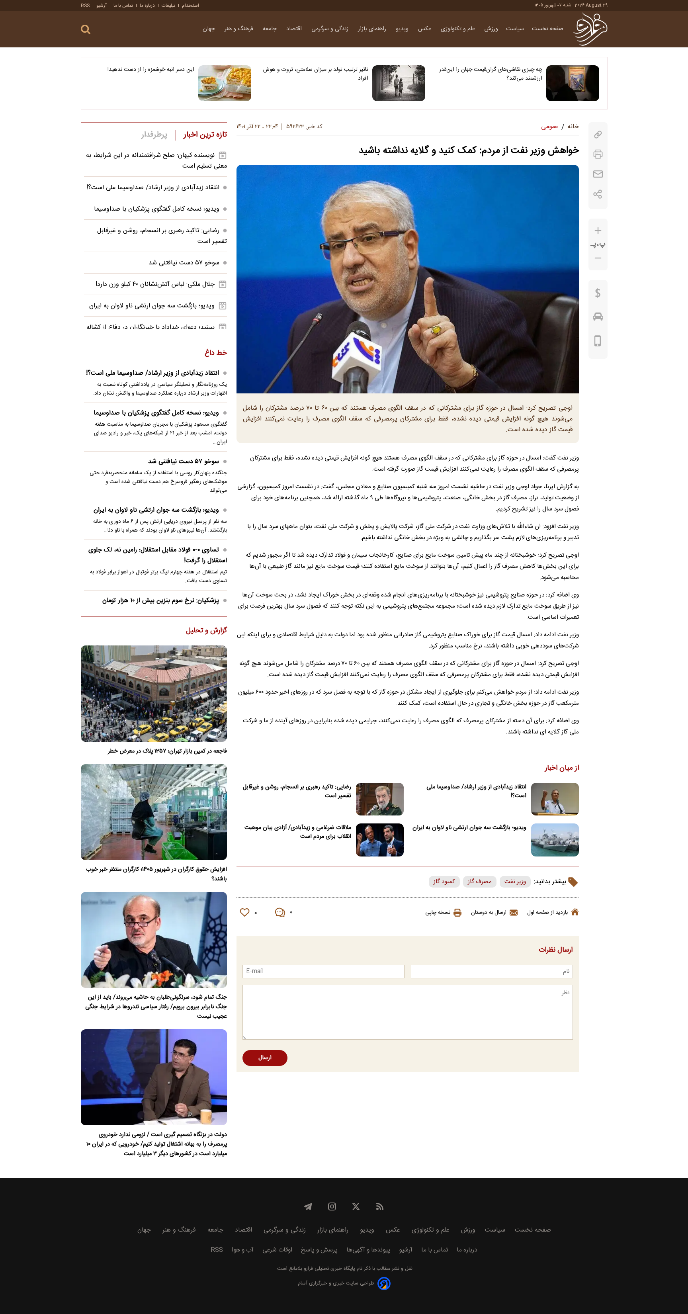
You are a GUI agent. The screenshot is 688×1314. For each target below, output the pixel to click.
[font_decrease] (598, 258)
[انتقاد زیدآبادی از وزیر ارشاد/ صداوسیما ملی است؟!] (555, 799)
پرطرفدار (154, 135)
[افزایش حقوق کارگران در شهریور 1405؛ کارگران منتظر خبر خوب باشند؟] (154, 812)
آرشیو (101, 5)
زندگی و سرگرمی (330, 29)
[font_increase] (598, 231)
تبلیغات (168, 5)
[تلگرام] (308, 1206)
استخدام (190, 5)
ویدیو (403, 29)
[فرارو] (590, 29)
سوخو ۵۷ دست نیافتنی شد (184, 263)
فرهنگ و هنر (240, 29)
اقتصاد (294, 29)
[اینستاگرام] (332, 1206)
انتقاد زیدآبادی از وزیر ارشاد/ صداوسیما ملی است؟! (476, 791)
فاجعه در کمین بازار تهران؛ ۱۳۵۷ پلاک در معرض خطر (167, 751)
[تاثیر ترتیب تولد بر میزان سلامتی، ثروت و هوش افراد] (398, 83)
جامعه (270, 29)
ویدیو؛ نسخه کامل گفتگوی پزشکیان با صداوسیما (156, 209)
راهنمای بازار (373, 29)
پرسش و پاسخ (319, 1250)
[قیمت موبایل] (598, 343)
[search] (85, 30)
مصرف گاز (480, 882)
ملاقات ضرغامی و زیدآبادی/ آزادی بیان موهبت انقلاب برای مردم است (297, 832)
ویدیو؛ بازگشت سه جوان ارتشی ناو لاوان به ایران (469, 827)
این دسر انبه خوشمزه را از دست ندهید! (151, 69)
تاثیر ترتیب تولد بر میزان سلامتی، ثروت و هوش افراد (315, 74)
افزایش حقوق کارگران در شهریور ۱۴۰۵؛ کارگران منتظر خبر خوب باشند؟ (156, 874)
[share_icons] (597, 194)
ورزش (491, 29)
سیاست (515, 29)
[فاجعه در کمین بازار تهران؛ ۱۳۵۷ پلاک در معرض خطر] (154, 693)
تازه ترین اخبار (205, 135)
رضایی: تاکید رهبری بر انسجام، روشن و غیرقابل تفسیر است (297, 791)
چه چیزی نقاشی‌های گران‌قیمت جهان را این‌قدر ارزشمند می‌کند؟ (490, 74)
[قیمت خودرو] (598, 318)
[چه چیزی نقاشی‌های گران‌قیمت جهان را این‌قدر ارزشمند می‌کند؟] (572, 83)
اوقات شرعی (277, 1250)
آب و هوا (243, 1250)
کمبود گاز (444, 882)
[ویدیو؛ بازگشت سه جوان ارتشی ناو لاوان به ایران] (555, 839)
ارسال (265, 1058)
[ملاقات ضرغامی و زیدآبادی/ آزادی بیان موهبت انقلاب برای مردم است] (380, 839)
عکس (425, 29)
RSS (85, 5)
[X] (356, 1206)
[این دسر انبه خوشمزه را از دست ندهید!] (224, 83)
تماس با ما (123, 5)
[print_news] (598, 154)
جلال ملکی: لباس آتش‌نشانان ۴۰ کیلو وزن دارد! (155, 284)
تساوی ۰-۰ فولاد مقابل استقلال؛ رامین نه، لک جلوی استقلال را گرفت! (157, 555)
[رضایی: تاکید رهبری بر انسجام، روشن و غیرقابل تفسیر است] (380, 799)
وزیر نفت (515, 882)
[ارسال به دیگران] (598, 174)
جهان (210, 29)
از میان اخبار (562, 768)
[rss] (380, 1206)
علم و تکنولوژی (459, 29)
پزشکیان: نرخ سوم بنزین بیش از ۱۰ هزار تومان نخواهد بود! (164, 606)
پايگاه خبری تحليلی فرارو (328, 1269)
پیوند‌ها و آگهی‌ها (368, 1250)
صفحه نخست (547, 29)
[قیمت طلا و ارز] (598, 295)
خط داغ (216, 353)
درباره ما (147, 5)
